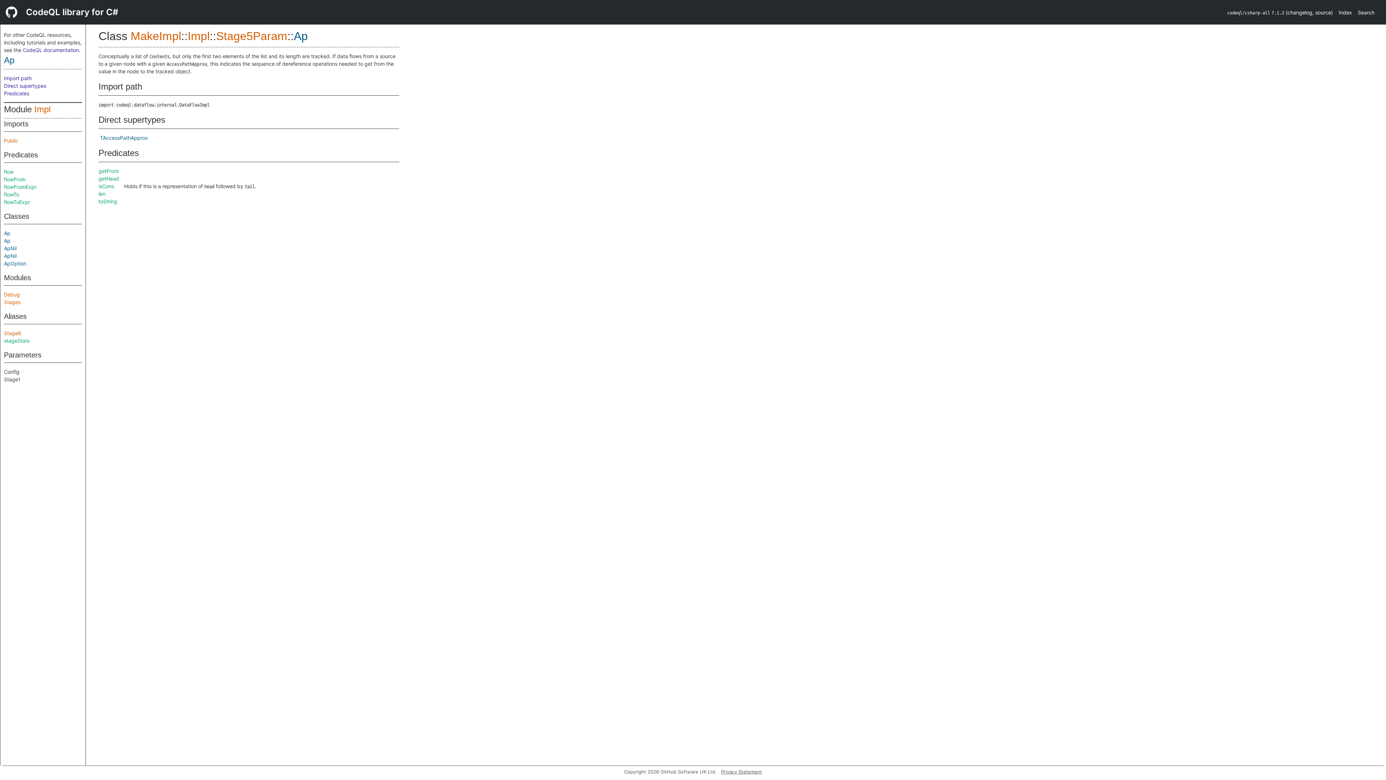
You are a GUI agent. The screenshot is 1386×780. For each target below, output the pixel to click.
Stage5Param (251, 36)
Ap (9, 60)
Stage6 (12, 333)
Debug (12, 294)
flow (9, 172)
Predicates (16, 93)
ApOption (15, 263)
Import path (18, 78)
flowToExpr (17, 202)
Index (1345, 12)
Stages (12, 302)
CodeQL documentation (51, 50)
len (102, 194)
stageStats (17, 341)
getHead (109, 179)
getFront (109, 171)
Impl (42, 109)
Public (11, 141)
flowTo (11, 194)
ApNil (10, 248)
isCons (106, 186)
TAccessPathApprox (124, 138)
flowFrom (15, 179)
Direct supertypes (25, 86)
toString (108, 201)
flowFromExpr (20, 187)
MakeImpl (156, 36)
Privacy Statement (741, 772)
